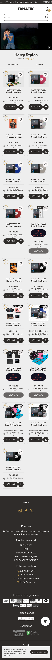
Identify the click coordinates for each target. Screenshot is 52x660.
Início (19, 58)
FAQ (26, 549)
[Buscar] (46, 17)
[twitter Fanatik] (32, 511)
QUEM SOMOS (26, 545)
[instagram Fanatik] (20, 511)
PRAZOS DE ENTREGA (26, 552)
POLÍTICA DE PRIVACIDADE (26, 560)
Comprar (10, 107)
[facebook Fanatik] (26, 511)
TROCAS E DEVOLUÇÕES (26, 556)
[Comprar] (21, 107)
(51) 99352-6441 (27, 571)
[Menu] (5, 9)
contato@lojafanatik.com (27, 578)
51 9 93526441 (27, 574)
